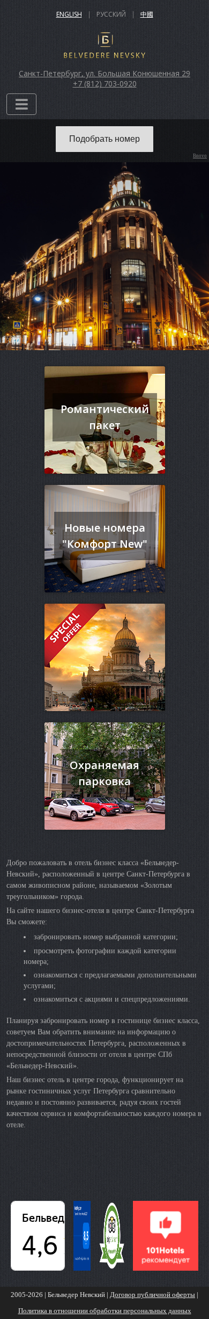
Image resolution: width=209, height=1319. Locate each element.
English (69, 14)
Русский (111, 14)
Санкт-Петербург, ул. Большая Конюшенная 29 (104, 73)
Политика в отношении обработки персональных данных (104, 1311)
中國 (146, 14)
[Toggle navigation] (21, 104)
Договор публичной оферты (152, 1295)
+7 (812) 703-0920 (105, 83)
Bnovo (200, 156)
